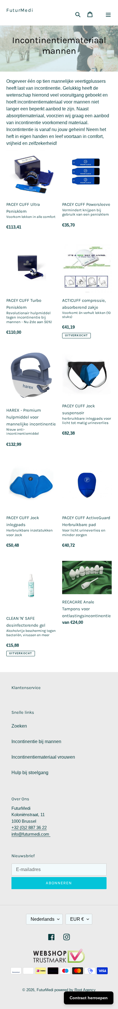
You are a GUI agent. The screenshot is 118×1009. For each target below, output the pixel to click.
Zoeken (19, 726)
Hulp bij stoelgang (29, 772)
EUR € (77, 919)
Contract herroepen (89, 997)
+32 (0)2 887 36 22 (29, 827)
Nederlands (42, 919)
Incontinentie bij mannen (36, 741)
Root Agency (85, 990)
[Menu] (108, 14)
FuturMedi (19, 10)
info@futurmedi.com (30, 834)
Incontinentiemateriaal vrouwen (43, 757)
